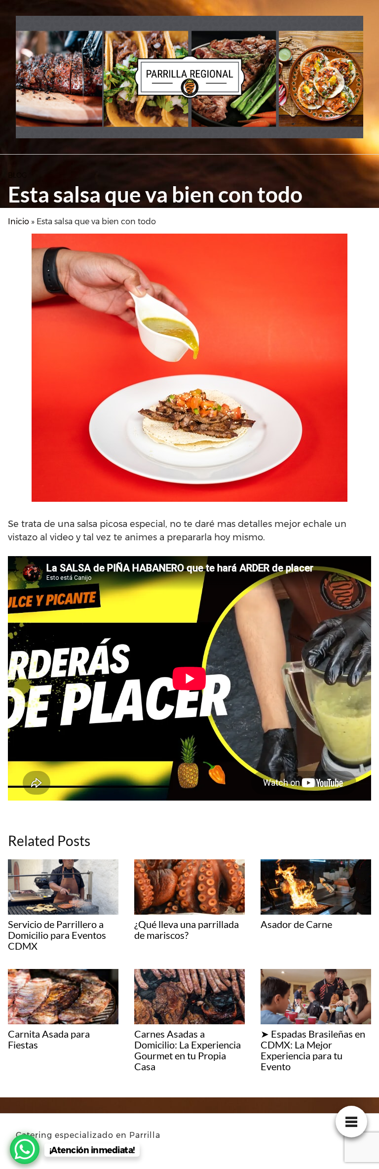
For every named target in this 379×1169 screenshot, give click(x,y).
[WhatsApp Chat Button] (24, 1149)
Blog (17, 175)
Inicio (18, 221)
